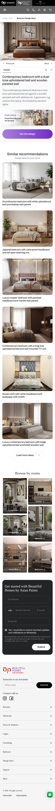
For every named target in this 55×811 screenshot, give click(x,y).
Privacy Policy (7, 795)
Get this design (27, 134)
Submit (41, 647)
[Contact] (33, 10)
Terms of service (21, 795)
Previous (10, 63)
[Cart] (50, 10)
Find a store (10, 115)
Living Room (13, 510)
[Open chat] (50, 794)
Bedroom (38, 538)
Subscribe (44, 685)
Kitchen (39, 502)
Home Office (13, 569)
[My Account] (39, 10)
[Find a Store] (44, 10)
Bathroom (39, 569)
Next (46, 63)
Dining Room (13, 533)
